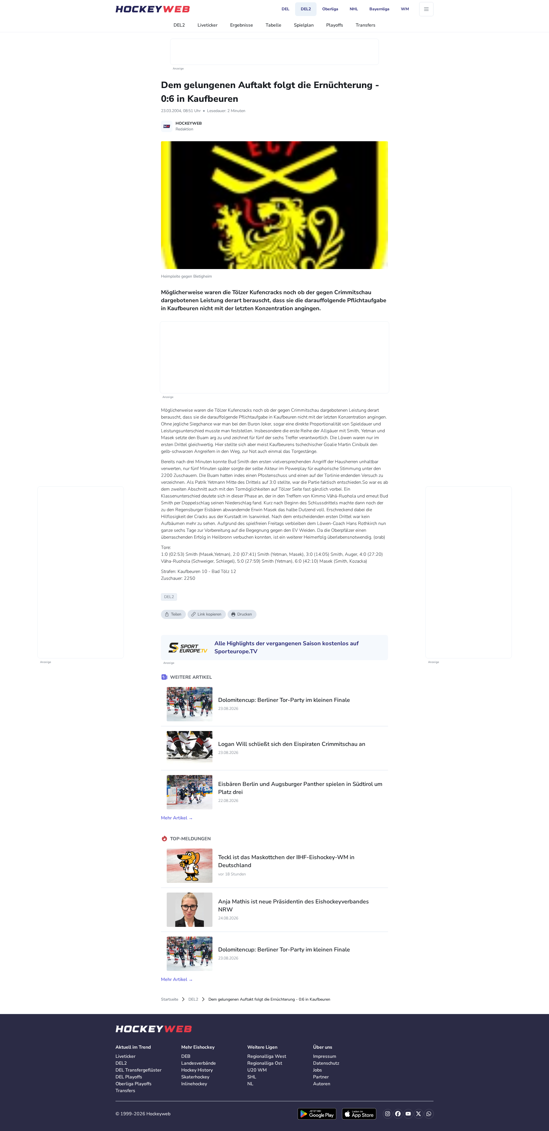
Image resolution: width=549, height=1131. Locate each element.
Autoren (321, 1084)
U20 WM (257, 1070)
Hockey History (197, 1070)
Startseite (169, 999)
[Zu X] (418, 1113)
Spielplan (304, 25)
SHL (251, 1077)
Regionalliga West (266, 1056)
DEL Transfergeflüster (139, 1070)
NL (250, 1084)
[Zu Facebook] (398, 1113)
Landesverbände (198, 1063)
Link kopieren (209, 614)
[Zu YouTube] (408, 1113)
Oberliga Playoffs (134, 1084)
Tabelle (273, 25)
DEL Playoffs (129, 1077)
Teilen (176, 614)
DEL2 (179, 25)
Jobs (317, 1070)
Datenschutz (326, 1063)
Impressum (324, 1056)
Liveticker (208, 25)
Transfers (365, 25)
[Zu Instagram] (387, 1113)
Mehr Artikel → (177, 818)
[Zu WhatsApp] (428, 1113)
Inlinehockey (194, 1084)
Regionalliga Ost (264, 1063)
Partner (321, 1077)
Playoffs (334, 25)
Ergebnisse (241, 25)
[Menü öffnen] (426, 9)
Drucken (244, 614)
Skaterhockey (195, 1077)
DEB (185, 1056)
